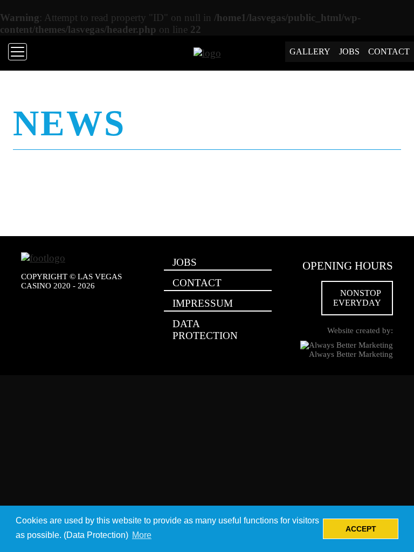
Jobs (349, 51)
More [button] (141, 535)
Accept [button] (361, 529)
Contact (389, 51)
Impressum (202, 303)
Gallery (309, 51)
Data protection (205, 329)
